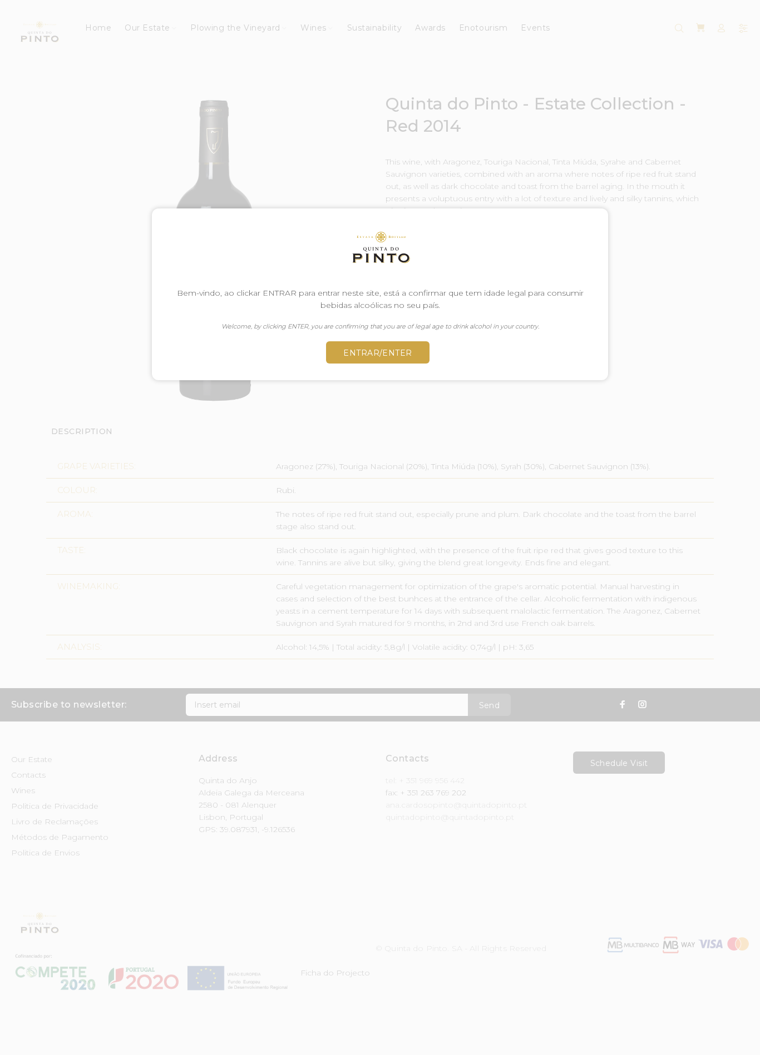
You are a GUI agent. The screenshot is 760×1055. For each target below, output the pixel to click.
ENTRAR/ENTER (377, 353)
